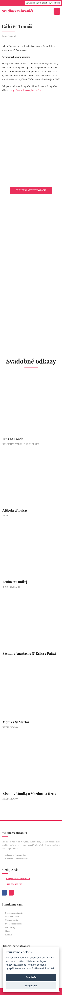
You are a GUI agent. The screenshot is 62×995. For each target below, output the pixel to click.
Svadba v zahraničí (17, 10)
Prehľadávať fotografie (31, 190)
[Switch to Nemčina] (54, 3)
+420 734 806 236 (14, 884)
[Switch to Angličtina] (42, 3)
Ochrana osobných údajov (16, 855)
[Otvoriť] (57, 11)
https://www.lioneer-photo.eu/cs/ (26, 90)
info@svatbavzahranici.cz (18, 878)
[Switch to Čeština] (30, 3)
